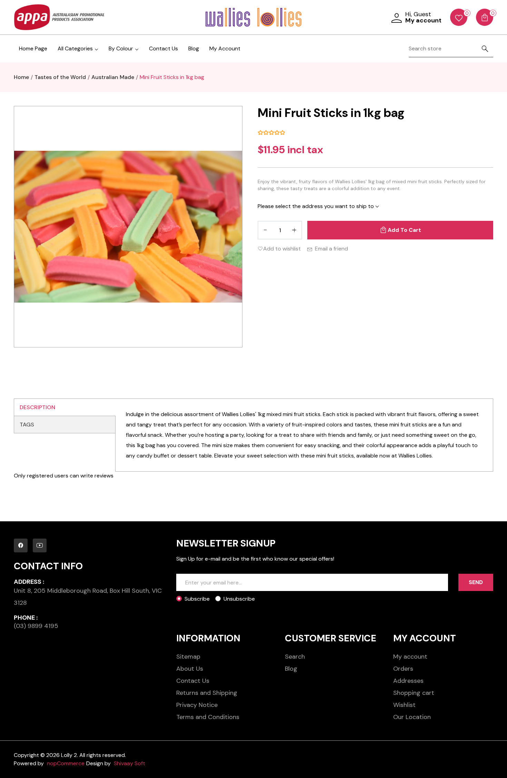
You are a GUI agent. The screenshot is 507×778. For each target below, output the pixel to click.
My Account (224, 48)
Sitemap (188, 656)
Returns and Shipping (206, 693)
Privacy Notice (197, 705)
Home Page (33, 48)
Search (295, 656)
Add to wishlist (282, 248)
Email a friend (331, 248)
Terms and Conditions (207, 717)
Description (37, 407)
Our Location (412, 717)
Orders (403, 668)
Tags (27, 424)
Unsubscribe (239, 598)
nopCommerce (65, 763)
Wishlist (404, 705)
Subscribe (197, 598)
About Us (189, 668)
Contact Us (163, 48)
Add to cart (404, 230)
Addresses (408, 681)
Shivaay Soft (129, 763)
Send (476, 582)
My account (410, 656)
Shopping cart (413, 693)
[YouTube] (40, 545)
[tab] (64, 407)
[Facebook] (21, 545)
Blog (193, 48)
